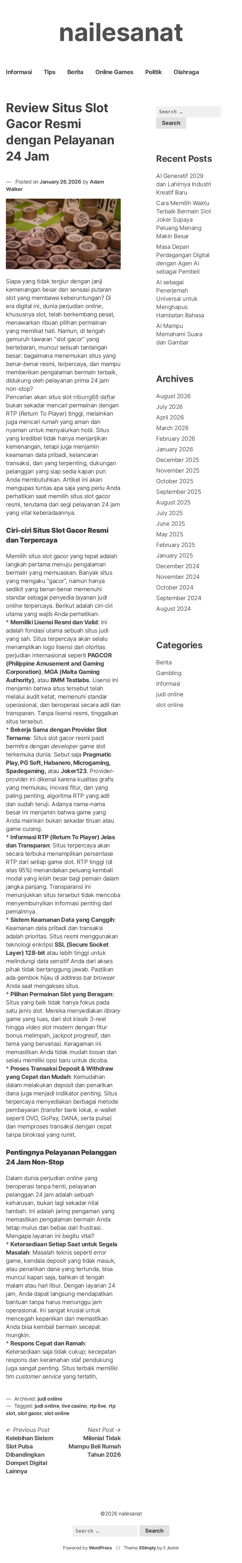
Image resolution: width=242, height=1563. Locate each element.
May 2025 (169, 534)
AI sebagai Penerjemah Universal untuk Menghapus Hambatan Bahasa (180, 299)
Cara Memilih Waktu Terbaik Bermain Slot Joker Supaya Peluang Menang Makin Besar (183, 220)
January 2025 (174, 555)
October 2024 (174, 587)
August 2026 (173, 396)
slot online (56, 1413)
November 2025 (178, 470)
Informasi (19, 72)
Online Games (114, 72)
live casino (74, 1406)
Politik (153, 72)
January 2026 (174, 449)
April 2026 (170, 417)
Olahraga (186, 72)
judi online (49, 1399)
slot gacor (30, 1413)
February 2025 (175, 544)
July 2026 (169, 406)
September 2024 (178, 598)
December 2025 (177, 459)
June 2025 (170, 523)
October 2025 (174, 481)
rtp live (98, 1406)
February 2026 (175, 438)
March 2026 (172, 428)
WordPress (100, 1548)
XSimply (147, 1548)
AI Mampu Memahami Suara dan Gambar (179, 334)
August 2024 (173, 608)
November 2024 (178, 576)
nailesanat (121, 32)
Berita (75, 72)
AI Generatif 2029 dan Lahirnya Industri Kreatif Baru (183, 184)
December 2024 (178, 566)
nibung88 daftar (94, 397)
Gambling (168, 673)
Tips (49, 72)
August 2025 (173, 502)
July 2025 (169, 513)
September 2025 (178, 491)
